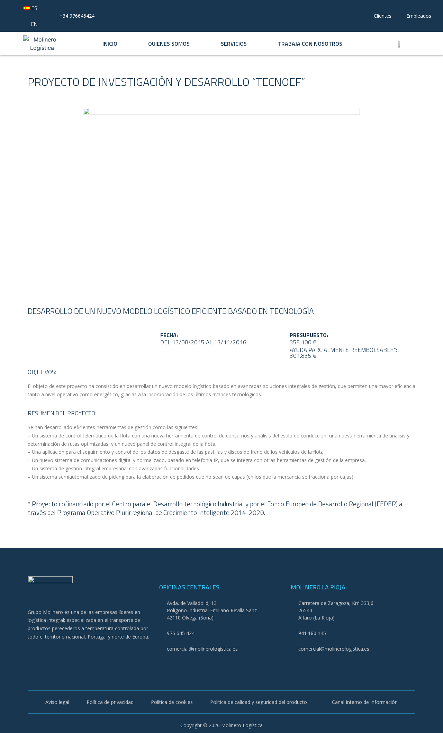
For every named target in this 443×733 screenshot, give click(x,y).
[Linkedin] (68, 654)
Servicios (234, 43)
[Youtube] (50, 654)
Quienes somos (169, 43)
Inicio (109, 43)
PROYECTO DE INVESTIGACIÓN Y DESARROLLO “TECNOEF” (166, 81)
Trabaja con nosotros (310, 43)
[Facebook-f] (32, 654)
